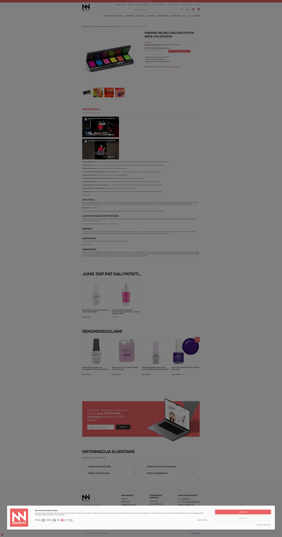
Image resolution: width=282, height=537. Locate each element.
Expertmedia (267, 525)
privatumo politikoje (59, 514)
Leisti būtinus (243, 518)
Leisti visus (243, 512)
